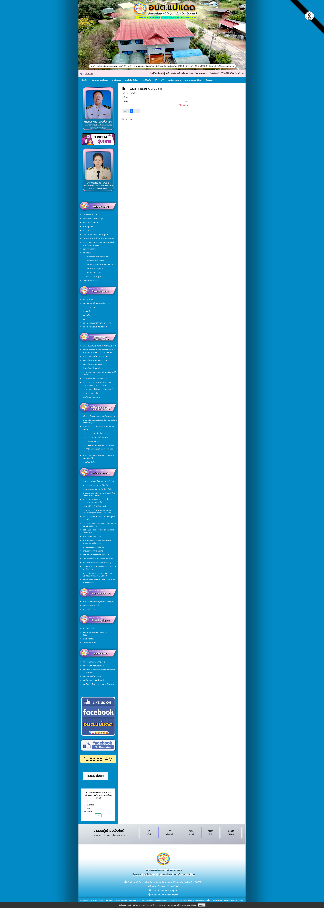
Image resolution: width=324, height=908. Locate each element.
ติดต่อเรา (209, 80)
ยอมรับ (202, 905)
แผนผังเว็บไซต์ (95, 776)
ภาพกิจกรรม (117, 80)
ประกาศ (89, 73)
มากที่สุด (90, 811)
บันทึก (98, 815)
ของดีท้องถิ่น (146, 80)
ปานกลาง (90, 805)
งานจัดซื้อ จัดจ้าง (131, 80)
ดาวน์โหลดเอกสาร (174, 80)
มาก (88, 808)
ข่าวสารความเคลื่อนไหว (100, 80)
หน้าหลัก (84, 80)
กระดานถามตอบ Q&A (193, 80)
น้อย (88, 801)
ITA (156, 80)
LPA (163, 80)
